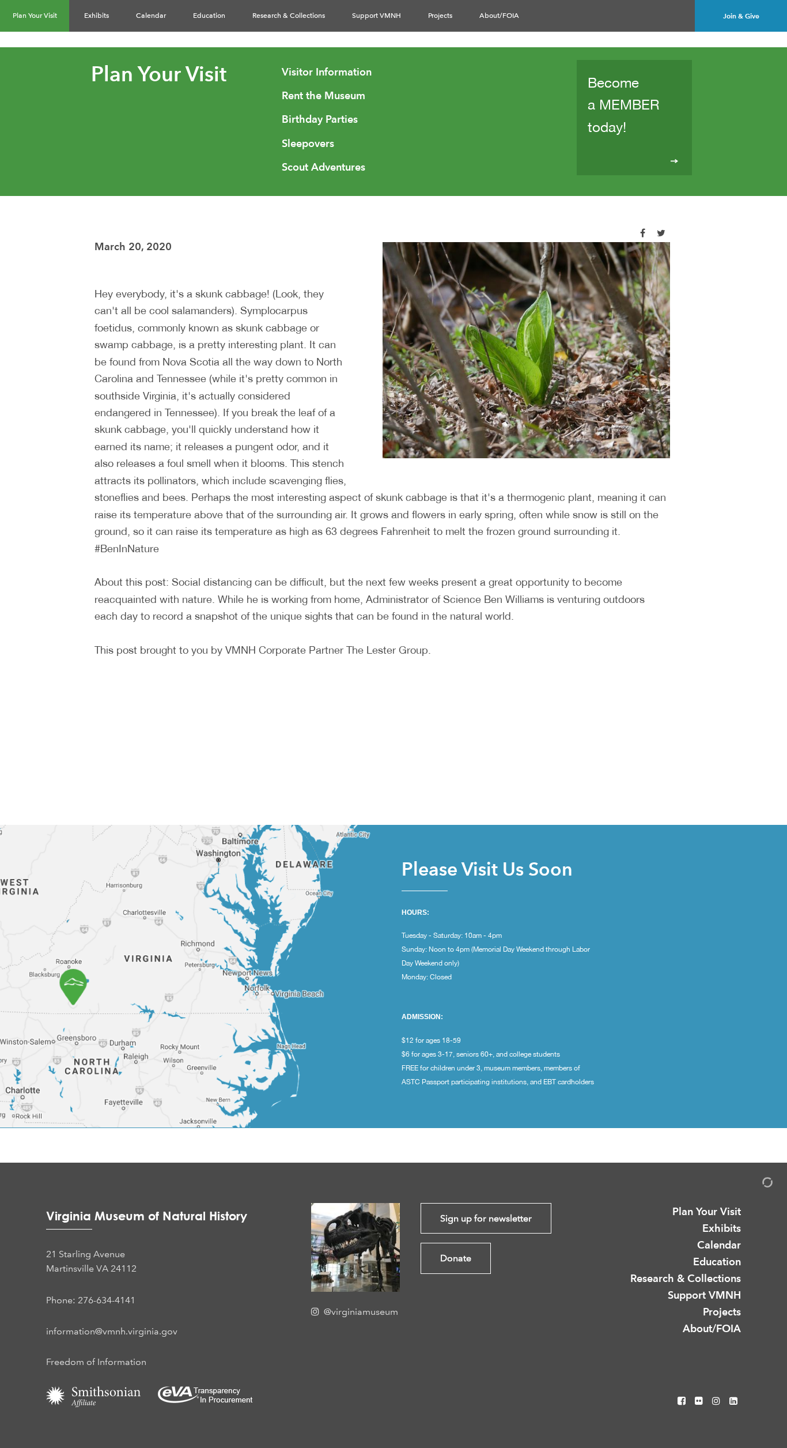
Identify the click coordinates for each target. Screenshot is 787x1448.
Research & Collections (288, 16)
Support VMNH (376, 16)
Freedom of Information (96, 1361)
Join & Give (741, 16)
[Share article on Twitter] (661, 232)
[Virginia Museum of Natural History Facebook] (683, 1401)
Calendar (151, 16)
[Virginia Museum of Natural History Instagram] (717, 1401)
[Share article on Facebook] (642, 232)
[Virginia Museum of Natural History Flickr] (700, 1401)
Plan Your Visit (35, 16)
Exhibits (96, 16)
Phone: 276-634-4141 (90, 1300)
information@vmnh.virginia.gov (111, 1331)
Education (209, 16)
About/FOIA (499, 16)
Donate (455, 1258)
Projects (440, 16)
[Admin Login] (755, 1184)
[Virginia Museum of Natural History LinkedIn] (733, 1401)
